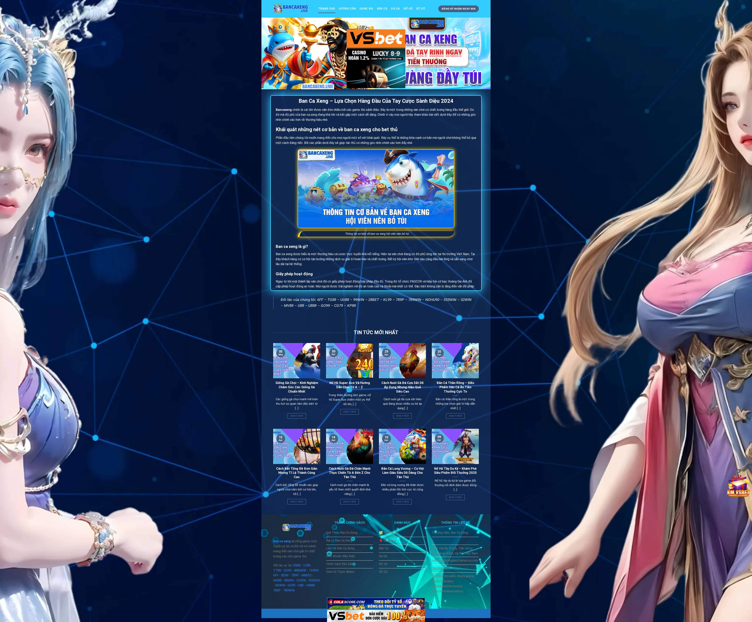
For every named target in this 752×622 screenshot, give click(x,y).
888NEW (300, 570)
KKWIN (280, 585)
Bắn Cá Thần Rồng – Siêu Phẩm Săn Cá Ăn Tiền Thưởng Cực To (455, 387)
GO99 (325, 305)
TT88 (277, 570)
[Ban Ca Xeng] (292, 9)
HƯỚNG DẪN (347, 8)
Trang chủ (326, 8)
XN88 (297, 565)
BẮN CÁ (382, 8)
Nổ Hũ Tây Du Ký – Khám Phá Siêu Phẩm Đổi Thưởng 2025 (455, 471)
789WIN (414, 299)
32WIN (466, 299)
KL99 (387, 299)
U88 (301, 305)
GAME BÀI (366, 8)
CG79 (338, 305)
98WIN (289, 580)
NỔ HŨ (408, 8)
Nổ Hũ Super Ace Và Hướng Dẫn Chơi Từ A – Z (349, 385)
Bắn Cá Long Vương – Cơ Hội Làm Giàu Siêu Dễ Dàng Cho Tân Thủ (402, 473)
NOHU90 (432, 299)
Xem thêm (296, 415)
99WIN (358, 299)
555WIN (450, 299)
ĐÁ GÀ (395, 8)
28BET (373, 299)
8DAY (285, 575)
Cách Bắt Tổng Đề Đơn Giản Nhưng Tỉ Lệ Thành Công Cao (296, 473)
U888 (312, 305)
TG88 (331, 299)
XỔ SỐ (420, 8)
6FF (320, 299)
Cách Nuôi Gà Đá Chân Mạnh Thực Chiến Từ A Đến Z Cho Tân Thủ (350, 473)
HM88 (310, 585)
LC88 (306, 565)
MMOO (306, 575)
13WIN (313, 570)
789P (400, 299)
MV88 (288, 305)
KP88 (351, 305)
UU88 (344, 299)
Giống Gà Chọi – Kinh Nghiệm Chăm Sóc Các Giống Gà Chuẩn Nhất (297, 387)
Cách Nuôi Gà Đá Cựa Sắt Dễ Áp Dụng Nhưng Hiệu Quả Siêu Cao (402, 387)
